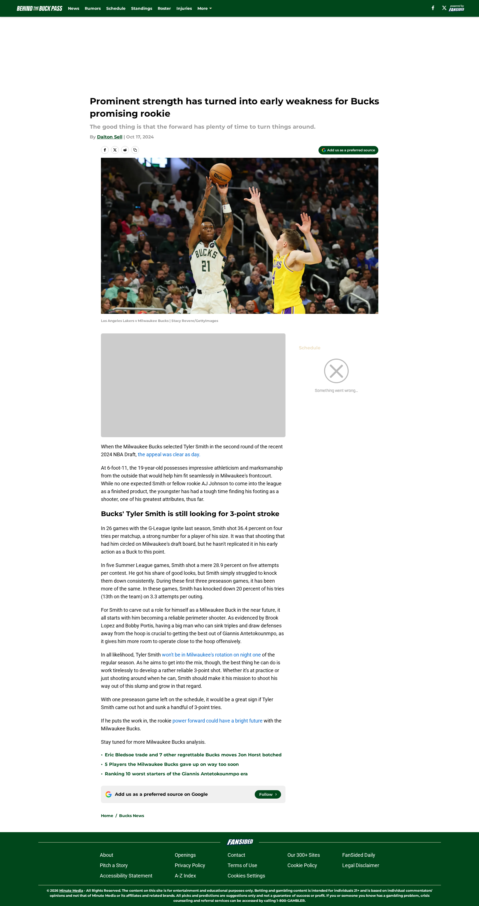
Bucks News (131, 815)
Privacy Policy (190, 865)
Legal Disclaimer (360, 865)
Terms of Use (242, 865)
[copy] (135, 150)
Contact (236, 855)
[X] (444, 8)
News (73, 8)
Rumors (93, 8)
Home (107, 815)
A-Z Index (185, 876)
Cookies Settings (246, 876)
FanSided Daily (358, 855)
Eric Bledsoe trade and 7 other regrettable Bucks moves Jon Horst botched (193, 754)
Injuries (184, 8)
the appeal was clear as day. (169, 454)
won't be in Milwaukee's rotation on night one (211, 655)
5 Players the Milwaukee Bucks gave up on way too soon (172, 764)
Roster (164, 8)
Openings (185, 855)
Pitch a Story (114, 865)
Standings (141, 8)
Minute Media (71, 890)
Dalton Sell (109, 137)
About (106, 855)
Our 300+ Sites (303, 855)
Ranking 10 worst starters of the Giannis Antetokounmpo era (176, 773)
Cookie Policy (302, 865)
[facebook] (433, 8)
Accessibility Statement (126, 876)
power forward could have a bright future (218, 721)
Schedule (116, 8)
